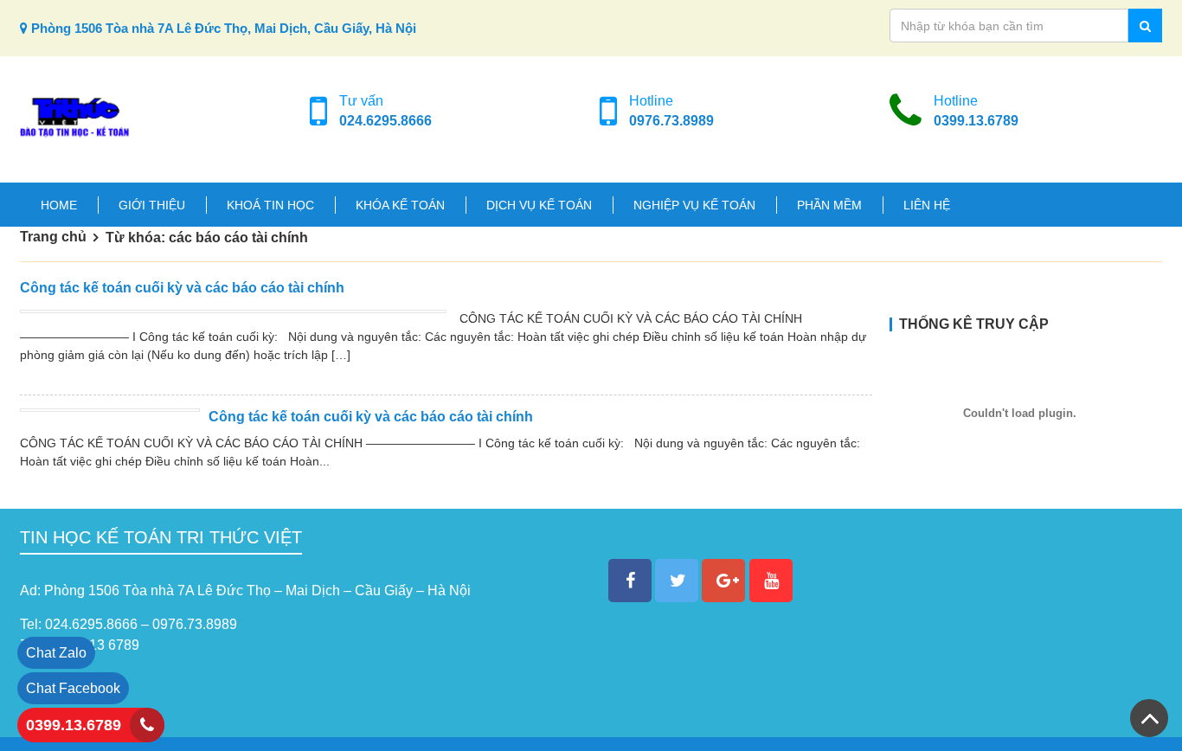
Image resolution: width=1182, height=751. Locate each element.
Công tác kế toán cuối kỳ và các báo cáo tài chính (182, 287)
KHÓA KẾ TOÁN (400, 205)
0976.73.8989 (671, 120)
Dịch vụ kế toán (539, 205)
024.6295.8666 (385, 120)
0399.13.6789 (976, 120)
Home (59, 205)
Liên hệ (926, 205)
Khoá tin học (270, 205)
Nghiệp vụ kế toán (694, 205)
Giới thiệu (152, 205)
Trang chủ (53, 236)
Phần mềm (829, 205)
